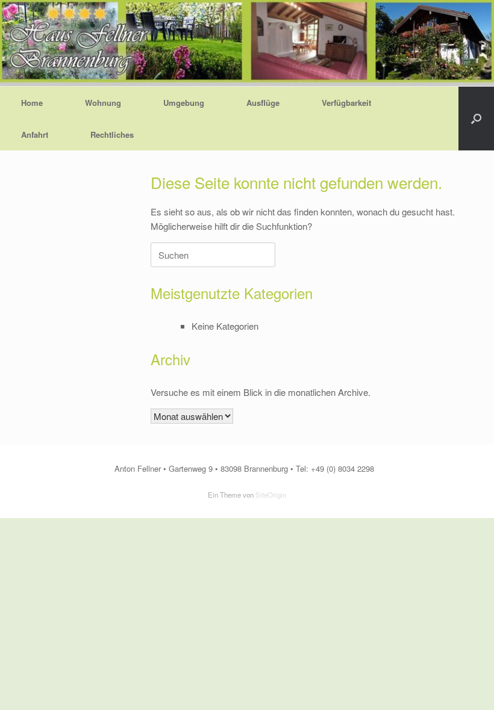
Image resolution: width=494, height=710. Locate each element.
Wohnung (103, 102)
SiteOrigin (270, 494)
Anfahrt (34, 134)
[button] (476, 118)
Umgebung (183, 102)
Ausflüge (263, 102)
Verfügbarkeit (346, 102)
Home (32, 102)
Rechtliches (112, 134)
